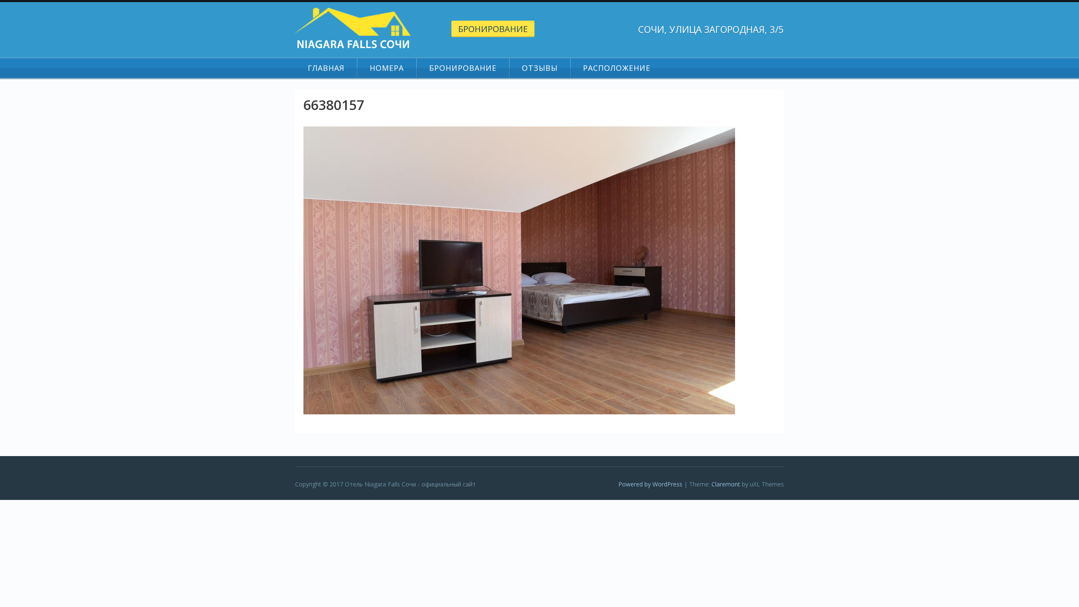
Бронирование (493, 29)
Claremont (725, 484)
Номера (387, 68)
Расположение (616, 68)
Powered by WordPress (650, 484)
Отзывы (540, 68)
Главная (326, 68)
